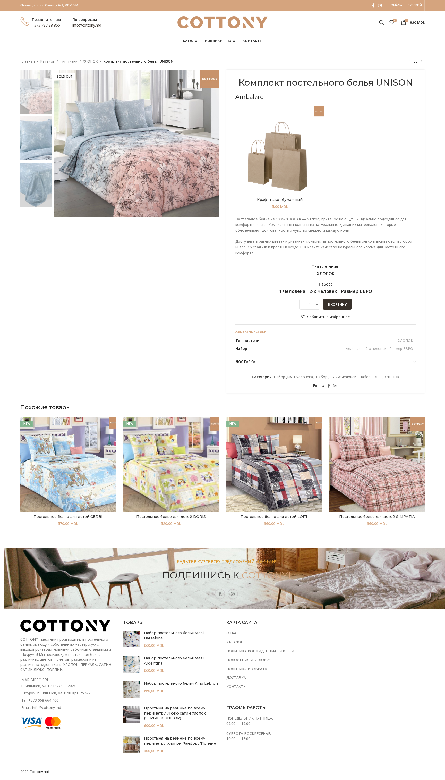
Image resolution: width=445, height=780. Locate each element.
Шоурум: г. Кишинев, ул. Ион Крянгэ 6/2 (55, 693)
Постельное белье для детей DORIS (171, 516)
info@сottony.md (86, 25)
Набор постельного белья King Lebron (181, 683)
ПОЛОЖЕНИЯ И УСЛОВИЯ (248, 659)
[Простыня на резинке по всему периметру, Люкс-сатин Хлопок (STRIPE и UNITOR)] (131, 717)
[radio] (326, 273)
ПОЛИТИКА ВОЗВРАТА (246, 668)
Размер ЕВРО (401, 348)
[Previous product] (409, 61)
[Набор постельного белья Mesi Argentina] (131, 664)
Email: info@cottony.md (41, 707)
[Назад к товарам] (415, 61)
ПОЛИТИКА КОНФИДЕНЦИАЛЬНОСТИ (260, 651)
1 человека (353, 348)
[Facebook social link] (373, 5)
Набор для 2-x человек (336, 376)
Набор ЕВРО (370, 376)
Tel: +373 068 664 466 (39, 700)
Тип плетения (325, 266)
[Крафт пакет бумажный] (279, 150)
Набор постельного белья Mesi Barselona (174, 635)
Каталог (47, 61)
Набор (325, 284)
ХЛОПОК (90, 61)
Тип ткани (69, 61)
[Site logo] (222, 22)
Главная (27, 61)
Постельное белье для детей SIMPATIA (377, 516)
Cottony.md (39, 771)
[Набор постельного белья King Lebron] (131, 689)
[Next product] (421, 61)
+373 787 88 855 (46, 25)
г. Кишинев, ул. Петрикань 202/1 (49, 685)
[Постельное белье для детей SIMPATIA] (377, 464)
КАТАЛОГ (234, 642)
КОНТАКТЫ (236, 686)
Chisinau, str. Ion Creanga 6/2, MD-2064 (49, 5)
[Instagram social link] (379, 5)
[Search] (381, 22)
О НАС (231, 633)
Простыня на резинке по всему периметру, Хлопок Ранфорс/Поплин (180, 741)
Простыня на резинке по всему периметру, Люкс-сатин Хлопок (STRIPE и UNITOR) (175, 713)
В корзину (337, 304)
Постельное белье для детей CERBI (67, 516)
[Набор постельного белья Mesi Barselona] (131, 639)
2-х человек (376, 348)
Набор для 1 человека (293, 376)
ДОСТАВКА (236, 677)
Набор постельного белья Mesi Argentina (174, 661)
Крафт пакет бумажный (280, 199)
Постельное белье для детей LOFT (274, 516)
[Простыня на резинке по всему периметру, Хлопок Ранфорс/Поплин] (131, 744)
